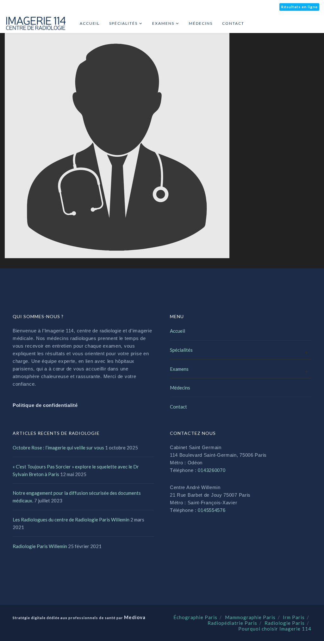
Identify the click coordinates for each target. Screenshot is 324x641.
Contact (178, 406)
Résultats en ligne (299, 6)
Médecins (180, 387)
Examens (179, 369)
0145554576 (211, 510)
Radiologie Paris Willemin (40, 546)
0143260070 (211, 470)
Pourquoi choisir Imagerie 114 (274, 628)
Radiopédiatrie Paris (232, 623)
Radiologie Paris (285, 623)
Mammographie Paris (250, 617)
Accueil (177, 331)
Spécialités (181, 350)
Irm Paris (294, 617)
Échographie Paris (195, 617)
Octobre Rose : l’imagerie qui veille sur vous (58, 447)
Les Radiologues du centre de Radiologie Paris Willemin (71, 519)
